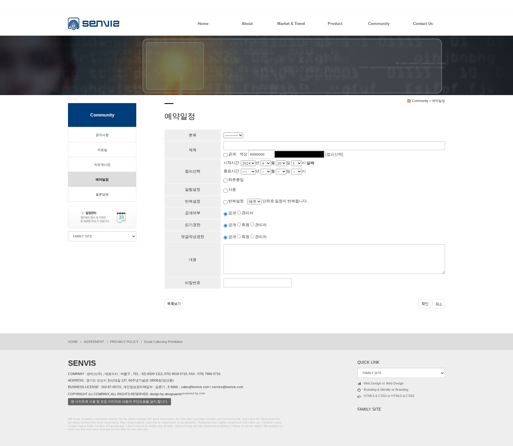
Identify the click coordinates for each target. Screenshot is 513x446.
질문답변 (102, 194)
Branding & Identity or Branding (386, 389)
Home (203, 23)
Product (335, 23)
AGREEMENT (94, 341)
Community (379, 23)
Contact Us (423, 23)
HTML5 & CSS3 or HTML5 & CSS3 (389, 396)
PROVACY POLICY (124, 341)
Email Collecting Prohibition (163, 341)
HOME (73, 341)
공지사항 (102, 135)
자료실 (102, 150)
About (247, 23)
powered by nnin (193, 393)
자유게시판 (102, 164)
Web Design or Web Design (383, 383)
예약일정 (102, 179)
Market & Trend (291, 23)
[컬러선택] (334, 154)
